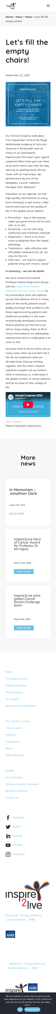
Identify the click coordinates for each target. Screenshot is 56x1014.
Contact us (12, 797)
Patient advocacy (16, 685)
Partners (11, 734)
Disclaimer (12, 915)
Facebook (18, 817)
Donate (10, 770)
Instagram (19, 854)
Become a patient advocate (22, 784)
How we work (14, 727)
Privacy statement (31, 915)
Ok (20, 1009)
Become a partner (16, 790)
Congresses (13, 741)
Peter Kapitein (14, 421)
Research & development (21, 705)
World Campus (14, 692)
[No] (52, 1003)
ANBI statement (15, 755)
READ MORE (16, 513)
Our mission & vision (18, 721)
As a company (14, 777)
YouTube (18, 844)
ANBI (31, 919)
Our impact (12, 699)
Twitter (17, 826)
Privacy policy (32, 1009)
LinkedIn (18, 835)
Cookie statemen (16, 919)
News (19, 16)
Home (9, 16)
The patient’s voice (17, 678)
